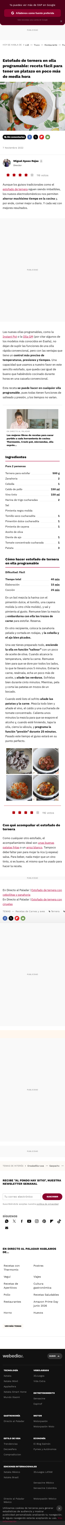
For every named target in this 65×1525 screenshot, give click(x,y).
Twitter (35, 137)
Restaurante (50, 45)
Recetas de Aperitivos (11, 1285)
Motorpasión (41, 1421)
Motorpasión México (45, 1498)
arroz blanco (34, 847)
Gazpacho (54, 1166)
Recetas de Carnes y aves (30, 911)
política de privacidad (47, 1204)
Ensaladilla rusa (36, 1166)
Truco (37, 45)
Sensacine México (44, 1482)
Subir (52, 1356)
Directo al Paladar (14, 1421)
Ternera (55, 911)
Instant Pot (10, 336)
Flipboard (41, 137)
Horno (8, 1312)
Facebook (29, 137)
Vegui (7, 1276)
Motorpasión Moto (44, 1426)
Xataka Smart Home (15, 1391)
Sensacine (39, 1398)
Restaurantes (12, 1301)
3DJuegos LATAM (43, 1472)
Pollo (7, 1294)
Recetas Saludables (46, 1294)
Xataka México (12, 1472)
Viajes (37, 1276)
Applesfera (10, 1386)
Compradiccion (12, 1454)
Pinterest (44, 1220)
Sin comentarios (16, 137)
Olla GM (28, 336)
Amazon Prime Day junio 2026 (46, 1303)
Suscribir (52, 1196)
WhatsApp (6, 1220)
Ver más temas (13, 1326)
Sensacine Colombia (45, 1488)
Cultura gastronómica (42, 1285)
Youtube (29, 1220)
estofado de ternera (15, 189)
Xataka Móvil (11, 1381)
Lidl (27, 45)
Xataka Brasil (11, 1477)
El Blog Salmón (42, 1443)
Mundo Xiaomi (12, 1397)
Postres (38, 1265)
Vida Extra (39, 1381)
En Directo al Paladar (18, 431)
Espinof (38, 1403)
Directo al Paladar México (14, 1500)
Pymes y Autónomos (45, 1449)
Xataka (7, 1375)
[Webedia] (13, 1358)
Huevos (38, 1312)
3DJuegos (39, 1375)
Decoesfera (10, 1449)
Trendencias (11, 1443)
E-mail (47, 137)
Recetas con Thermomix (12, 1267)
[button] (27, 161)
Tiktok (59, 1220)
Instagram (36, 1220)
